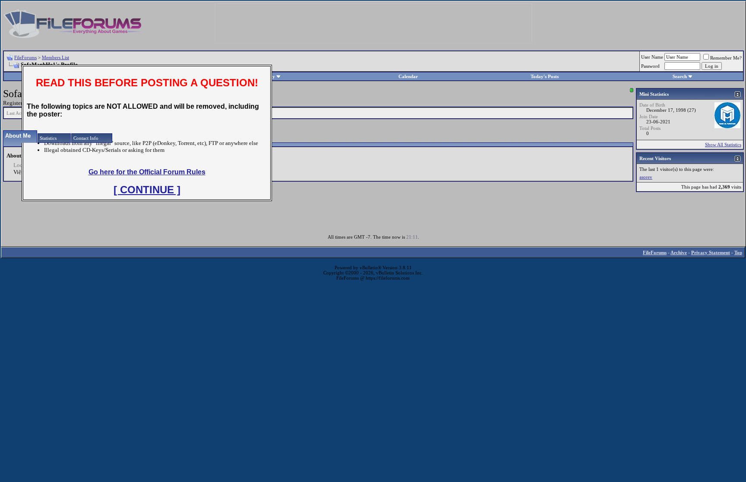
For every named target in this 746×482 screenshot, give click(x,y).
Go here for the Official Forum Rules (147, 172)
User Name (652, 57)
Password (650, 66)
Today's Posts (545, 76)
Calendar (408, 76)
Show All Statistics (723, 144)
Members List (55, 57)
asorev (645, 177)
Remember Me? (726, 57)
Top (738, 252)
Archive (678, 252)
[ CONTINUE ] (147, 189)
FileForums (25, 57)
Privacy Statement (710, 252)
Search (680, 76)
